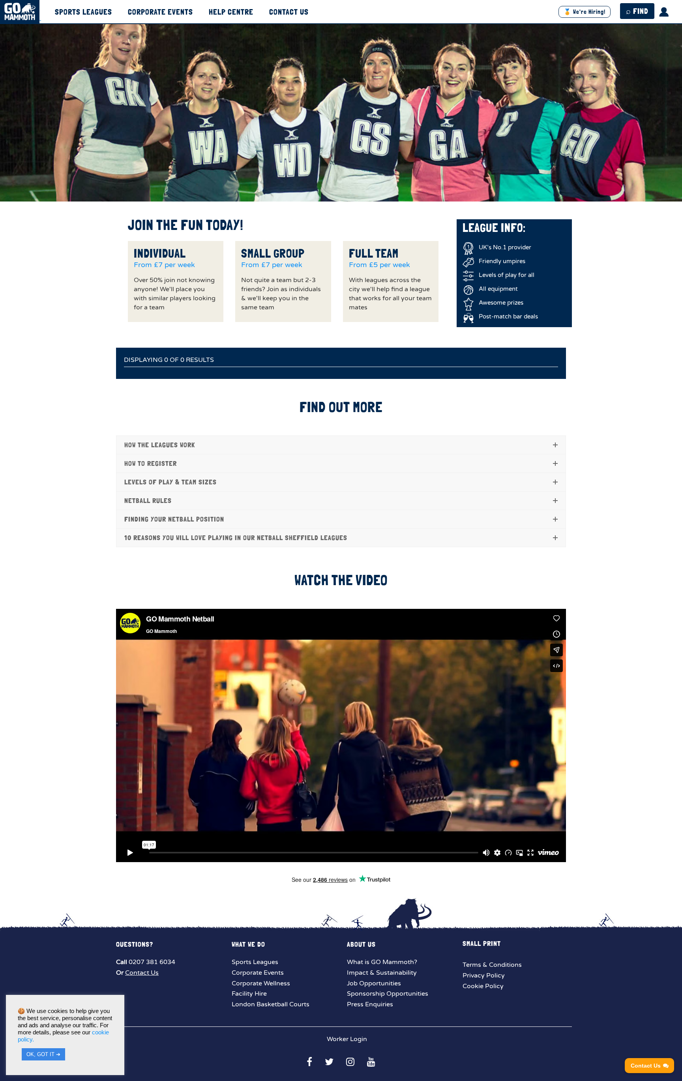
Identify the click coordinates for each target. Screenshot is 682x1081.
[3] (341, 195)
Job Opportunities (374, 983)
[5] (357, 195)
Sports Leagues (83, 12)
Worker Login (346, 1039)
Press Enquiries (370, 1004)
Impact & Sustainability (382, 973)
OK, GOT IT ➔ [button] (43, 1054)
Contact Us (289, 12)
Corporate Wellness (261, 983)
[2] (332, 195)
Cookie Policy (483, 986)
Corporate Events (160, 12)
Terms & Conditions (492, 965)
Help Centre (231, 12)
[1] (324, 195)
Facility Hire (249, 994)
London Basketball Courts (270, 1004)
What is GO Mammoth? (382, 962)
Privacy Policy (484, 975)
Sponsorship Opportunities (387, 994)
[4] (349, 195)
